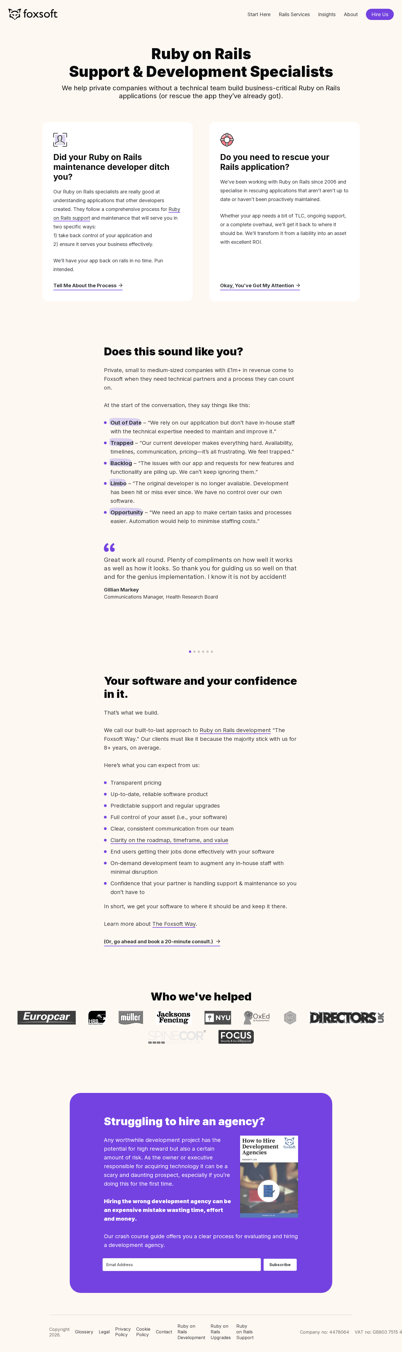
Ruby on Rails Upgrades (221, 1331)
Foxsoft (32, 14)
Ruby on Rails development (235, 730)
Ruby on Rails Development (191, 1331)
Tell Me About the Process (84, 285)
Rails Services (294, 14)
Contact (164, 1331)
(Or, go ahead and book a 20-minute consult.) (159, 941)
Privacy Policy (123, 1332)
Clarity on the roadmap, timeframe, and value (169, 840)
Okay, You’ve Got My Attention (257, 285)
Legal (104, 1331)
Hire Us (379, 14)
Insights (327, 14)
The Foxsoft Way (174, 924)
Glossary (84, 1331)
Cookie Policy (143, 1332)
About (351, 14)
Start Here (258, 14)
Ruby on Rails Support (245, 1331)
